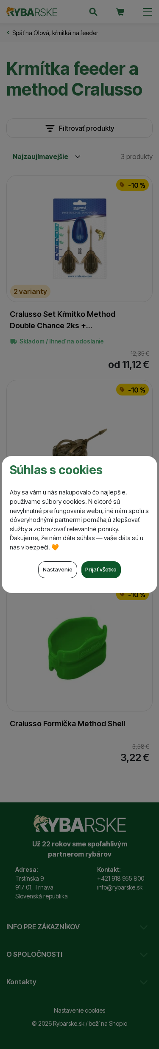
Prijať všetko (101, 569)
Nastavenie (58, 569)
